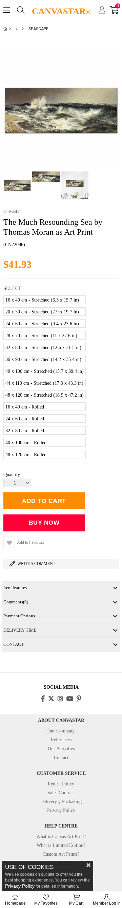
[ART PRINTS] (16, 29)
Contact (61, 757)
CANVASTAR (61, 11)
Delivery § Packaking (61, 801)
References (61, 739)
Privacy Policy (61, 810)
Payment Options (19, 615)
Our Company (61, 730)
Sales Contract (61, 792)
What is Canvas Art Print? (61, 836)
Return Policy (61, 783)
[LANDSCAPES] (23, 29)
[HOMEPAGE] (10, 29)
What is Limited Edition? (61, 845)
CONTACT (13, 644)
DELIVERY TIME (20, 630)
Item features (15, 587)
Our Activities (61, 748)
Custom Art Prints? (61, 854)
